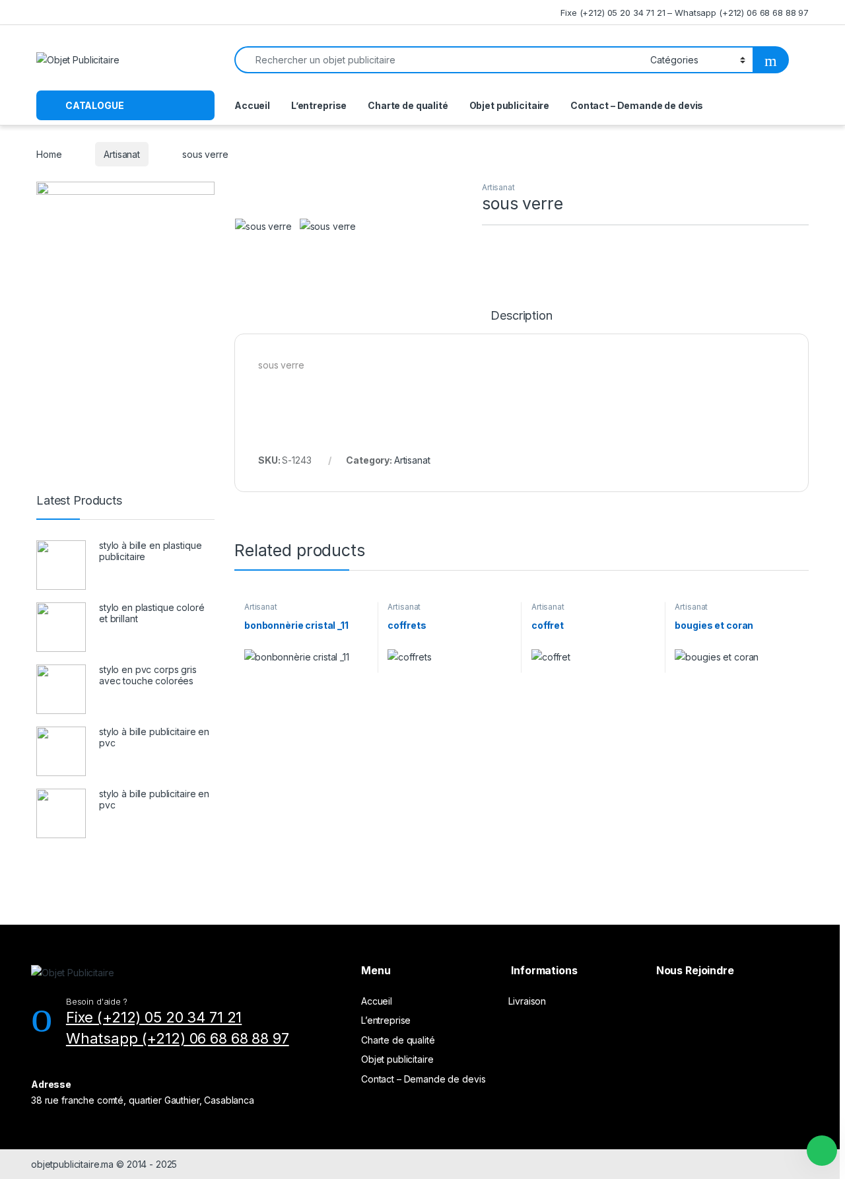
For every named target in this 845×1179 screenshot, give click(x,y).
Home (48, 154)
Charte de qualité (408, 105)
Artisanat (122, 154)
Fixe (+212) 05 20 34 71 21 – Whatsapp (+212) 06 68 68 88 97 (684, 12)
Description (521, 316)
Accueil (252, 105)
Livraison (527, 1001)
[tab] (521, 322)
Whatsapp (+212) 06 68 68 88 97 (177, 1038)
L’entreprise (319, 105)
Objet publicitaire (509, 105)
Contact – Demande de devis (636, 105)
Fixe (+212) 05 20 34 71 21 (154, 1017)
